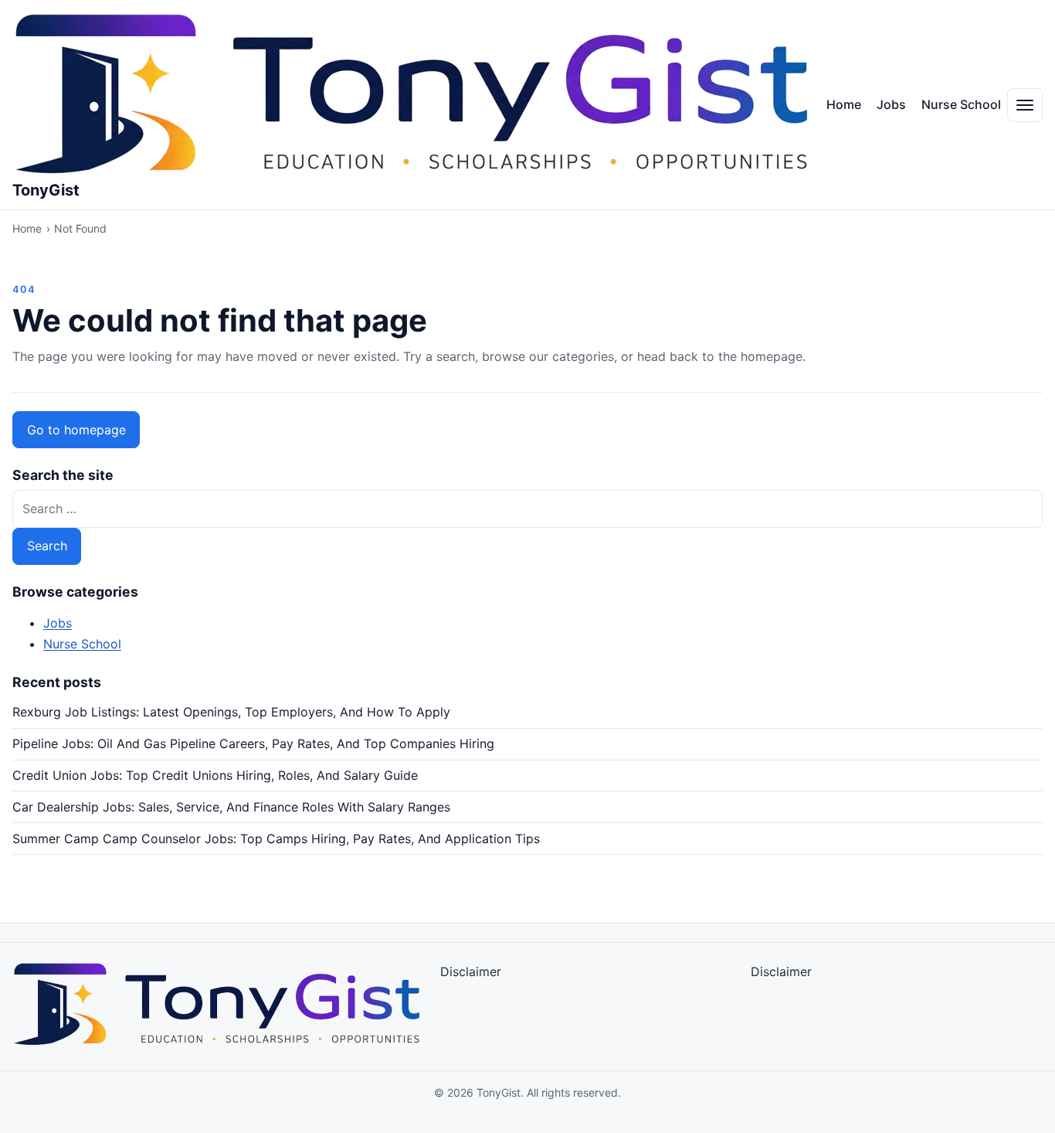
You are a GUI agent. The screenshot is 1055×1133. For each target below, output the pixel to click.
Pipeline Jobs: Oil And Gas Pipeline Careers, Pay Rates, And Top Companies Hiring (253, 743)
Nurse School (961, 104)
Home (843, 104)
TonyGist (46, 190)
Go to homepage (76, 429)
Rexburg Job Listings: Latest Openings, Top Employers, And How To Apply (231, 712)
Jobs (891, 104)
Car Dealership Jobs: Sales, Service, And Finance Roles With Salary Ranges (231, 807)
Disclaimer (470, 971)
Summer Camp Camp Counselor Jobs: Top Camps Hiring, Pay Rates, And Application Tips (276, 838)
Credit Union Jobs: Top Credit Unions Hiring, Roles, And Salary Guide (215, 775)
